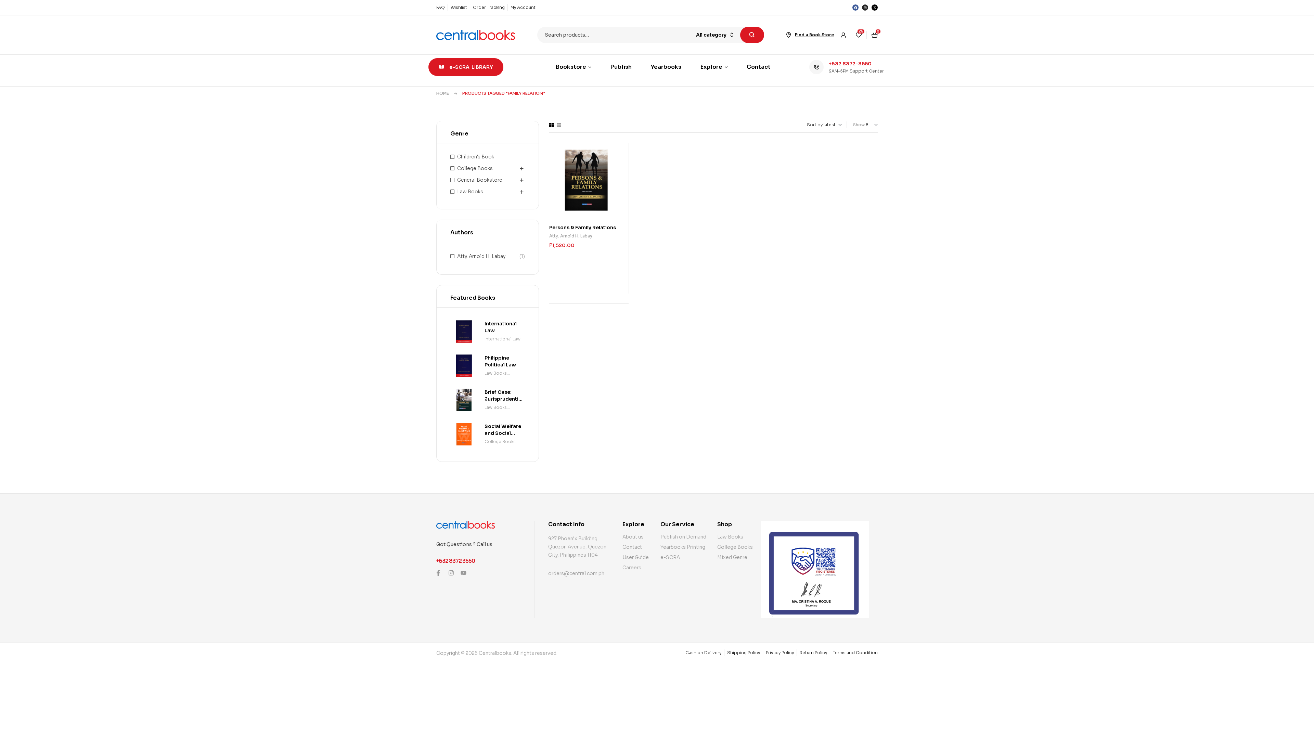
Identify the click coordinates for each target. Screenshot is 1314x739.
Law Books (470, 192)
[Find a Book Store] (788, 35)
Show (859, 124)
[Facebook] (855, 7)
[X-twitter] (875, 7)
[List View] (559, 124)
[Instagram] (865, 7)
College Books (475, 168)
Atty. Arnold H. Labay (570, 235)
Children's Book (475, 157)
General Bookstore (479, 180)
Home (442, 93)
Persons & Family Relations (582, 227)
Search (752, 35)
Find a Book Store (814, 34)
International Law (502, 338)
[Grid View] (551, 124)
